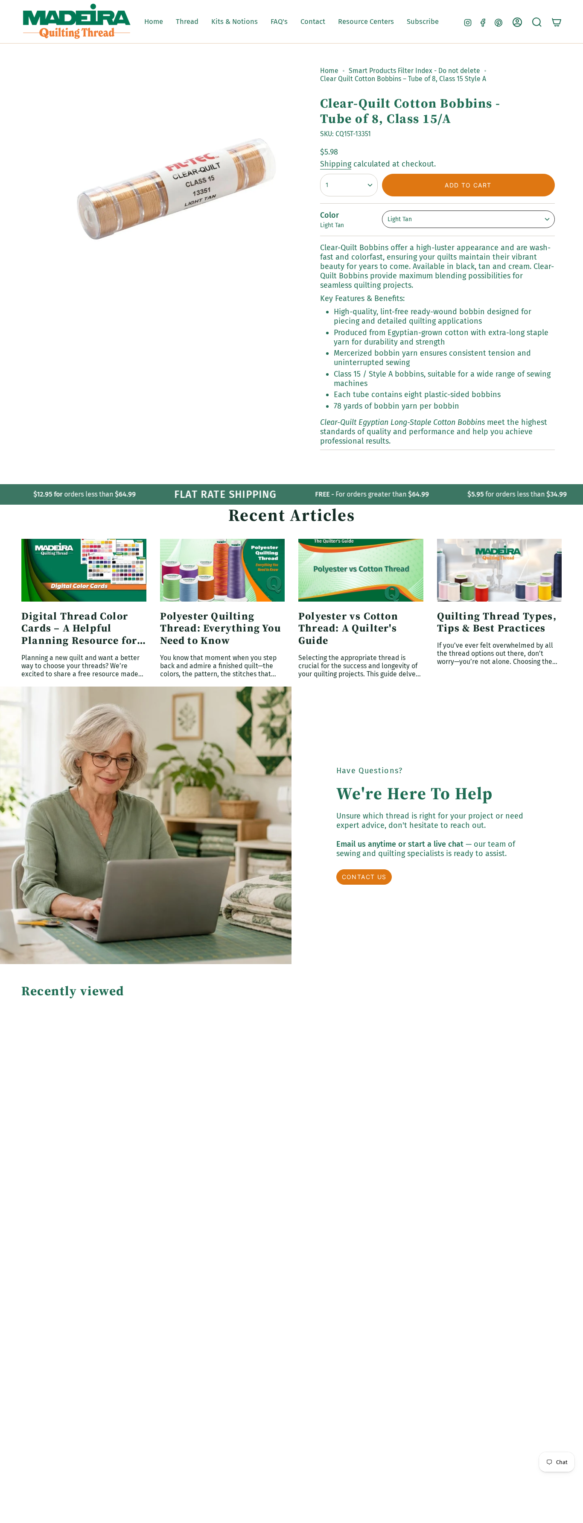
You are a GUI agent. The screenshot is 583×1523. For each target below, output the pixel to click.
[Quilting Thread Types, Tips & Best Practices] (499, 570)
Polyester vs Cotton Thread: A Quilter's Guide (348, 628)
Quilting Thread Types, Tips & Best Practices (497, 622)
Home (329, 71)
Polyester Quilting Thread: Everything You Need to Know (220, 628)
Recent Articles (291, 514)
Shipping (335, 164)
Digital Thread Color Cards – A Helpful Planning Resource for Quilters (79, 628)
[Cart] (556, 22)
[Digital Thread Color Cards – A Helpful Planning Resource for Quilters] (83, 570)
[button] (187, 22)
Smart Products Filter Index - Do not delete (414, 71)
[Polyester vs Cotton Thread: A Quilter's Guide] (360, 570)
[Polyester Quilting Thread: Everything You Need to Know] (222, 570)
